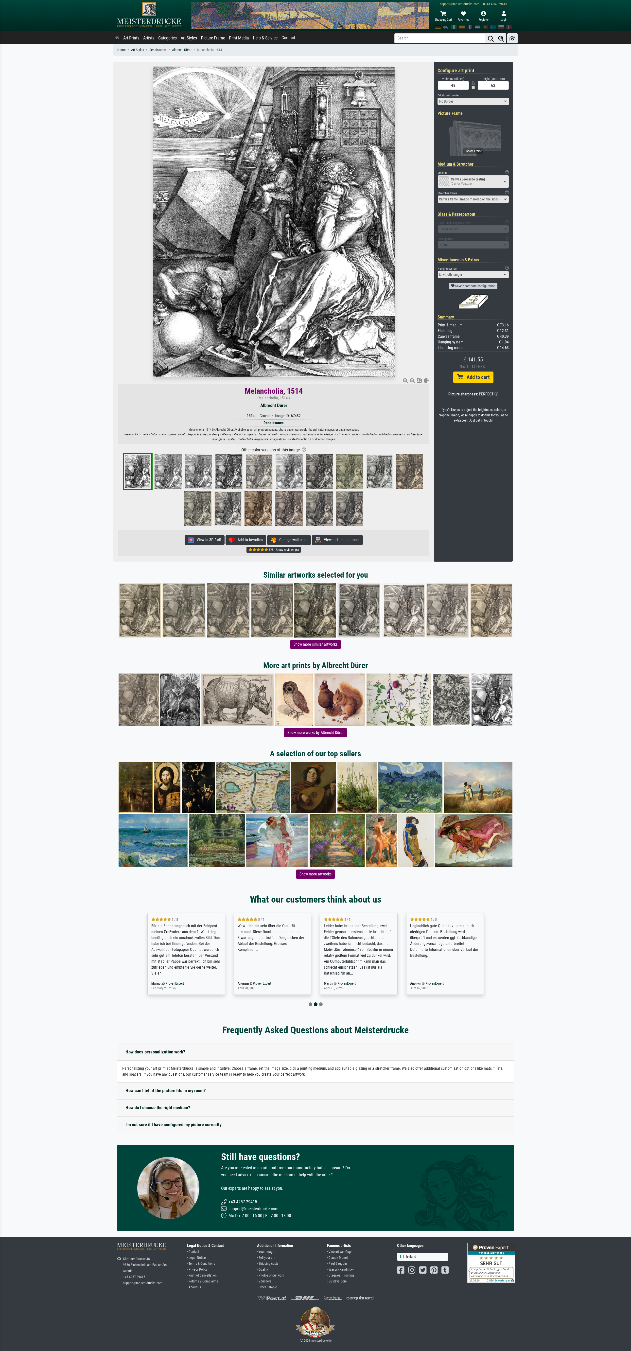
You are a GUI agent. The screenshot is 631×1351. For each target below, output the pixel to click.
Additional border (448, 95)
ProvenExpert (176, 983)
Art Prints (131, 38)
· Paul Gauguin (337, 1264)
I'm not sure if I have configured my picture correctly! (174, 1124)
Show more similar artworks (315, 644)
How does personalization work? (155, 1052)
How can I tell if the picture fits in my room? (165, 1090)
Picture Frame (213, 38)
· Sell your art (266, 1258)
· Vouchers (264, 1281)
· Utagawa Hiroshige (340, 1275)
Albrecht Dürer (182, 50)
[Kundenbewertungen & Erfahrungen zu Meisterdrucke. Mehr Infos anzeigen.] (491, 1262)
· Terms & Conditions (201, 1264)
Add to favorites (249, 539)
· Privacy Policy (197, 1269)
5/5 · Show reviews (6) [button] (283, 550)
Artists (148, 38)
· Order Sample (267, 1287)
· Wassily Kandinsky (340, 1269)
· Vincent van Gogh (339, 1252)
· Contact (193, 1252)
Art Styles (189, 38)
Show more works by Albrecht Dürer (315, 732)
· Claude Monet (337, 1258)
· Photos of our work (270, 1275)
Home (121, 50)
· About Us (194, 1287)
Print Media (239, 38)
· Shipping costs (267, 1264)
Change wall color (292, 539)
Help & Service (265, 38)
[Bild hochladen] (512, 38)
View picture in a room (340, 539)
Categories (167, 38)
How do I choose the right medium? (157, 1107)
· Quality (262, 1269)
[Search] (491, 38)
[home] (117, 38)
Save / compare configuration (475, 286)
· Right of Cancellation (202, 1275)
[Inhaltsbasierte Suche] (501, 38)
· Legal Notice (196, 1258)
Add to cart (476, 377)
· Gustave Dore (337, 1281)
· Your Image (265, 1252)
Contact (288, 37)
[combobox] (473, 101)
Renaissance (158, 50)
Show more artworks (315, 874)
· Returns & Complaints (202, 1281)
